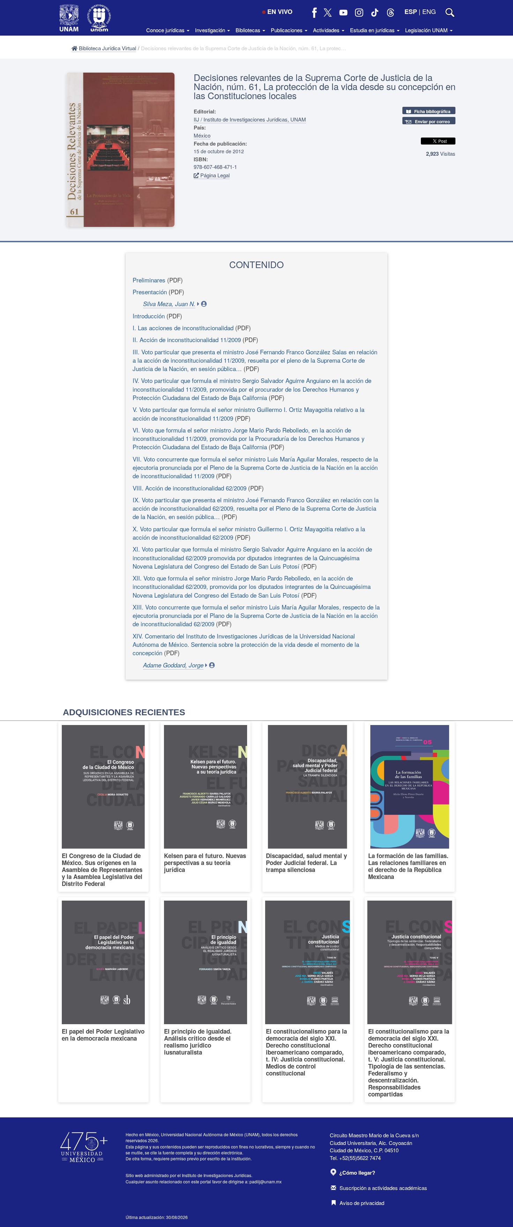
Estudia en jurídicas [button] (373, 30)
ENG (429, 11)
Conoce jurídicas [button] (166, 30)
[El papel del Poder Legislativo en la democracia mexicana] (103, 999)
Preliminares (149, 279)
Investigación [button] (210, 30)
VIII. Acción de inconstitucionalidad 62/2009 (189, 487)
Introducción (149, 315)
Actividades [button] (327, 30)
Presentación (150, 291)
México (202, 135)
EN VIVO (279, 11)
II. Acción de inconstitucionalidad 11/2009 (187, 339)
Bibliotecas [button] (249, 30)
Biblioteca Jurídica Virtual (106, 48)
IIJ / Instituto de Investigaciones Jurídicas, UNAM (250, 119)
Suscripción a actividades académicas (383, 1187)
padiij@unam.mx (266, 1181)
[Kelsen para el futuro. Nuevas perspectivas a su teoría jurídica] (206, 807)
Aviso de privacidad (362, 1202)
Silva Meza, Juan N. (169, 304)
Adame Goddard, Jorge (173, 665)
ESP (410, 11)
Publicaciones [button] (287, 30)
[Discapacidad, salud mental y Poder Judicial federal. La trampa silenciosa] (307, 807)
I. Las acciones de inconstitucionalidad (183, 327)
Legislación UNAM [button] (427, 30)
